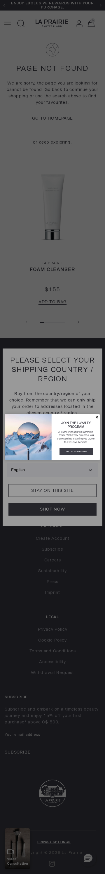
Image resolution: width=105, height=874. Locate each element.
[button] (97, 417)
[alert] (52, 437)
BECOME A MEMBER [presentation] (76, 451)
